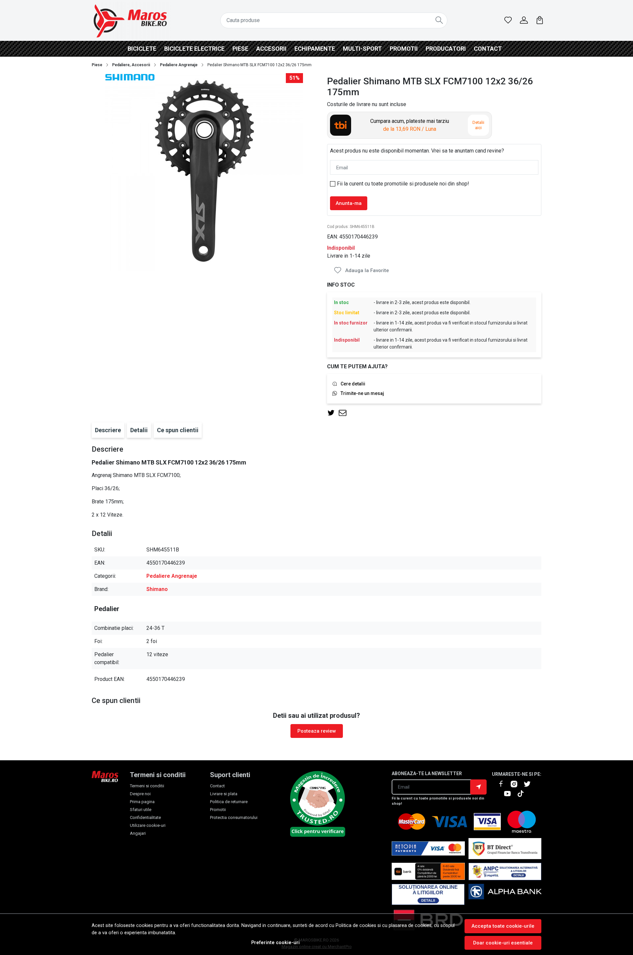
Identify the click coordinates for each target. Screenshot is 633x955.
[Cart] (540, 20)
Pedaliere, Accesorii (131, 65)
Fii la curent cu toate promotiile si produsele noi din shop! (403, 184)
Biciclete (142, 48)
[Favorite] (508, 20)
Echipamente (314, 48)
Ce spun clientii (177, 430)
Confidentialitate (145, 817)
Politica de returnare (229, 801)
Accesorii (271, 48)
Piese (240, 48)
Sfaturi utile (140, 809)
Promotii (404, 48)
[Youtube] (510, 794)
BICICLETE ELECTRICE (194, 48)
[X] (529, 784)
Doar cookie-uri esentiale (503, 943)
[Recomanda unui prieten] (344, 413)
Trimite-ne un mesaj (362, 393)
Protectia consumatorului (233, 817)
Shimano (157, 589)
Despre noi (140, 793)
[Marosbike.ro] (130, 20)
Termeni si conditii (147, 785)
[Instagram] (516, 784)
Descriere (108, 430)
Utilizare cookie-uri (148, 825)
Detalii (139, 430)
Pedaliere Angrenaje (178, 65)
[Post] (333, 413)
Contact (488, 48)
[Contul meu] (524, 20)
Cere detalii (353, 383)
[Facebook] (503, 784)
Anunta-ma (349, 203)
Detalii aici (478, 125)
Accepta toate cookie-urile (502, 926)
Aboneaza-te (478, 787)
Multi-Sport (362, 48)
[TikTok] (523, 794)
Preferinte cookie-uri (275, 942)
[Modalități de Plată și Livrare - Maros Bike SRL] (505, 894)
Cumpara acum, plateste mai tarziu (409, 125)
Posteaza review (316, 731)
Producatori (446, 48)
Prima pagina (142, 801)
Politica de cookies (356, 925)
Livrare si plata (223, 793)
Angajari (138, 833)
